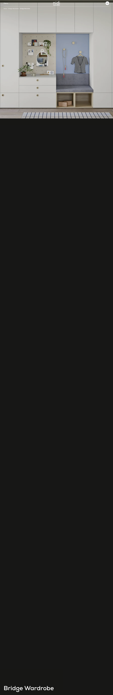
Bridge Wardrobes (13, 8)
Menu (6, 3)
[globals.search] (107, 3)
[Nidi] (56, 3)
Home (5, 8)
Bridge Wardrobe (25, 8)
